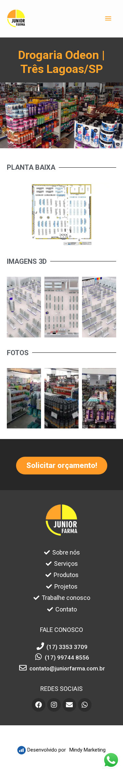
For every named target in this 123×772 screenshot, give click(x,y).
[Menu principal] (108, 18)
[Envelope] (69, 705)
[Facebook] (38, 705)
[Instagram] (54, 705)
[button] (61, 465)
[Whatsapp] (85, 705)
